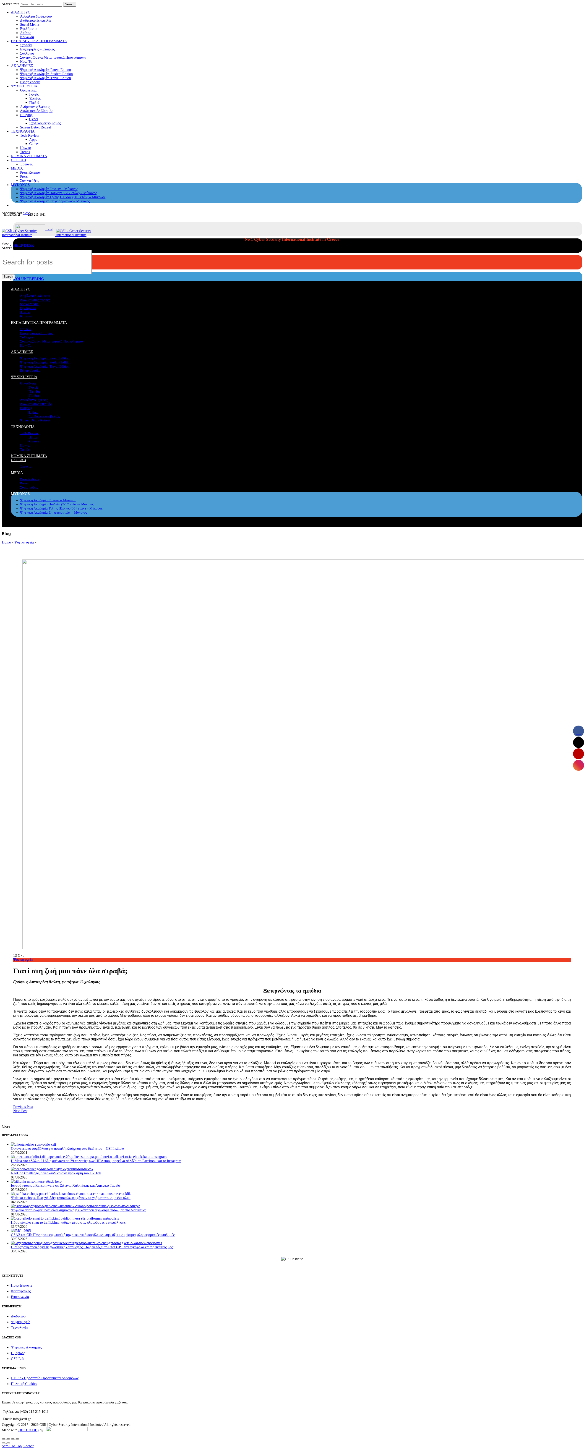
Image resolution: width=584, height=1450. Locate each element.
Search (69, 4)
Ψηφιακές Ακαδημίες (26, 1347)
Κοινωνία (27, 37)
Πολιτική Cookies (24, 1384)
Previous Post (23, 1107)
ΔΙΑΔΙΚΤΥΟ (21, 12)
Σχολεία (26, 45)
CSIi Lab (17, 1359)
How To (26, 61)
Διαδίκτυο (18, 1316)
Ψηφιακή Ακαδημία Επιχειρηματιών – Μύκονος (55, 201)
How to (25, 148)
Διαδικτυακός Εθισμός (36, 111)
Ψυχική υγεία (24, 542)
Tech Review (29, 135)
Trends (25, 152)
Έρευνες (26, 164)
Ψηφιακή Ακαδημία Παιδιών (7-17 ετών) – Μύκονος (58, 193)
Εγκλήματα (28, 29)
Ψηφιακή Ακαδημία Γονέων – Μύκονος (49, 189)
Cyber (33, 119)
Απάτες (25, 33)
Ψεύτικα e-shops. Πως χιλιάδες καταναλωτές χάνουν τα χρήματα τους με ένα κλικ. (70, 1198)
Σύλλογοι (27, 53)
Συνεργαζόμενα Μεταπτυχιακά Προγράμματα (53, 57)
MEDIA (17, 168)
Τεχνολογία (19, 1328)
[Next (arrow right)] (8, 1443)
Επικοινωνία (20, 1297)
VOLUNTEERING (28, 279)
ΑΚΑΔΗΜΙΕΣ (22, 66)
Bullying (26, 115)
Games (34, 144)
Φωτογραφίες (21, 1291)
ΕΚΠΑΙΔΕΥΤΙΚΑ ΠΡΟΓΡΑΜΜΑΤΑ (39, 41)
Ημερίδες (18, 1353)
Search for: (10, 4)
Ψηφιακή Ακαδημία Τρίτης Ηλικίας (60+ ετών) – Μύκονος (62, 197)
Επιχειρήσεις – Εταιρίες (37, 49)
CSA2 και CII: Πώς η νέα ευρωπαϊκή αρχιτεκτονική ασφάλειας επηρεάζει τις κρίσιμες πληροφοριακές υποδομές (93, 1235)
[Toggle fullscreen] (13, 1439)
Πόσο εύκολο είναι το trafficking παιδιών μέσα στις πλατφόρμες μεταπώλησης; (68, 1222)
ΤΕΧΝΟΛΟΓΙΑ (23, 131)
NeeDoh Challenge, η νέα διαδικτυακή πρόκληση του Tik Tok (56, 1173)
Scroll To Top (12, 1446)
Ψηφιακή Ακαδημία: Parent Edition (45, 70)
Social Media (29, 24)
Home (6, 542)
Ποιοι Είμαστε (21, 1285)
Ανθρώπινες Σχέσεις (35, 107)
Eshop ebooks (30, 82)
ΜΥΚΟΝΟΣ (20, 185)
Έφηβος (35, 98)
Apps (33, 139)
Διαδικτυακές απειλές (35, 20)
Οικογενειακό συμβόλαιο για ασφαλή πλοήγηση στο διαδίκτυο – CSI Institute (67, 1148)
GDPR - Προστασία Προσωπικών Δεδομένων (44, 1378)
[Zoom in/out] (17, 1439)
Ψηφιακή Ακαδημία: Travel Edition (45, 78)
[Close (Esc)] (3, 1439)
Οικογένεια (28, 90)
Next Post (20, 1111)
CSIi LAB (18, 160)
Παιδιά (34, 103)
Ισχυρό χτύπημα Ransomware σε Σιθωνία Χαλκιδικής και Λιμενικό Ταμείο (65, 1185)
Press (24, 176)
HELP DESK (23, 245)
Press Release (30, 172)
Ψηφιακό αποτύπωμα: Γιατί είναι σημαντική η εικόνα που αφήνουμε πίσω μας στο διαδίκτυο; (78, 1210)
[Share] (8, 1439)
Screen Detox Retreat (35, 127)
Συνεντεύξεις (29, 181)
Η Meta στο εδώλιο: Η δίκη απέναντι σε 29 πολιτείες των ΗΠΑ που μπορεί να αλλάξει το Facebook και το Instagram (96, 1161)
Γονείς (34, 94)
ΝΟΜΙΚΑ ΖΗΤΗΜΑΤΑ (29, 156)
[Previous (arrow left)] (3, 1443)
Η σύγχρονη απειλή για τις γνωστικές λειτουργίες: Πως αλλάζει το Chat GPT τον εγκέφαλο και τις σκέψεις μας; (92, 1247)
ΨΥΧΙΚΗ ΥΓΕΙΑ (24, 86)
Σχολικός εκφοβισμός (45, 123)
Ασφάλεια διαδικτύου (36, 16)
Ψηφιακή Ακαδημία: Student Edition (46, 74)
